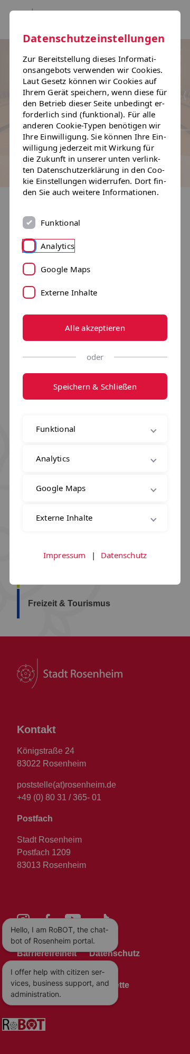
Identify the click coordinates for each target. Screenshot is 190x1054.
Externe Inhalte (69, 292)
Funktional (60, 222)
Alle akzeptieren (95, 327)
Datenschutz (124, 591)
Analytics (57, 246)
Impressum (64, 591)
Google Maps (65, 269)
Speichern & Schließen (95, 386)
